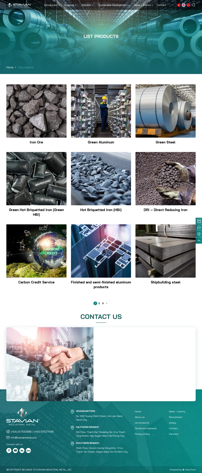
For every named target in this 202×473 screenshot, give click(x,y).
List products (142, 422)
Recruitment (175, 417)
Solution (86, 5)
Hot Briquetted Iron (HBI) (101, 210)
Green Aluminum (101, 142)
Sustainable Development (112, 5)
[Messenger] (199, 227)
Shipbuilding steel (165, 282)
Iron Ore (36, 142)
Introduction (51, 5)
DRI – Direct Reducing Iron (165, 210)
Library (172, 422)
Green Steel (165, 142)
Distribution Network (146, 428)
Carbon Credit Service (36, 282)
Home (9, 67)
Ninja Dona (190, 469)
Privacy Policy (142, 433)
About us (140, 417)
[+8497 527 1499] (199, 234)
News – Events (142, 5)
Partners (173, 433)
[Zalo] (199, 221)
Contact (161, 5)
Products (69, 5)
